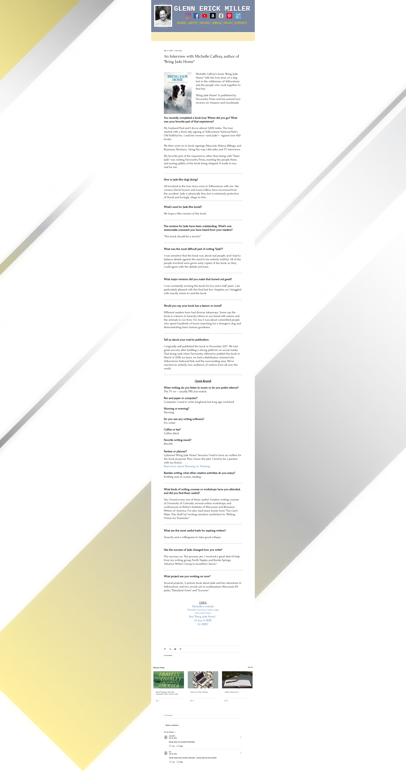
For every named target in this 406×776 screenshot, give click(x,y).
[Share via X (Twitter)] (170, 649)
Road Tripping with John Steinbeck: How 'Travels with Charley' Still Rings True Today (167, 693)
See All (250, 667)
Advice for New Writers (199, 692)
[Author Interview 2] (237, 679)
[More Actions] (241, 737)
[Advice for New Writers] (203, 679)
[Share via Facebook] (165, 649)
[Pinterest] (229, 15)
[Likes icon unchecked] (170, 746)
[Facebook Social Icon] (196, 15)
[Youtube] (204, 15)
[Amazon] (213, 15)
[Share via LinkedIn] (175, 649)
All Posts (159, 37)
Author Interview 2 (232, 692)
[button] (250, 37)
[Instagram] (188, 15)
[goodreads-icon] (221, 15)
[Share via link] (180, 649)
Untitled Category (182, 37)
